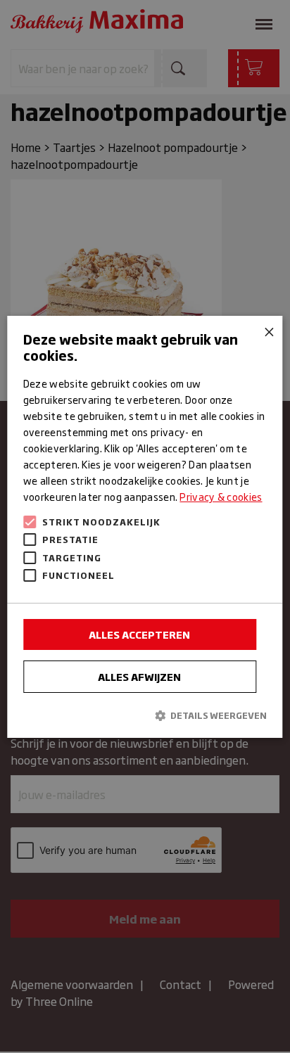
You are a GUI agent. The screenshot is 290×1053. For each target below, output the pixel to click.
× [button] (267, 331)
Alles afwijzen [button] (139, 676)
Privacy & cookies (220, 496)
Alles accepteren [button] (139, 634)
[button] (145, 715)
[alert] (145, 526)
